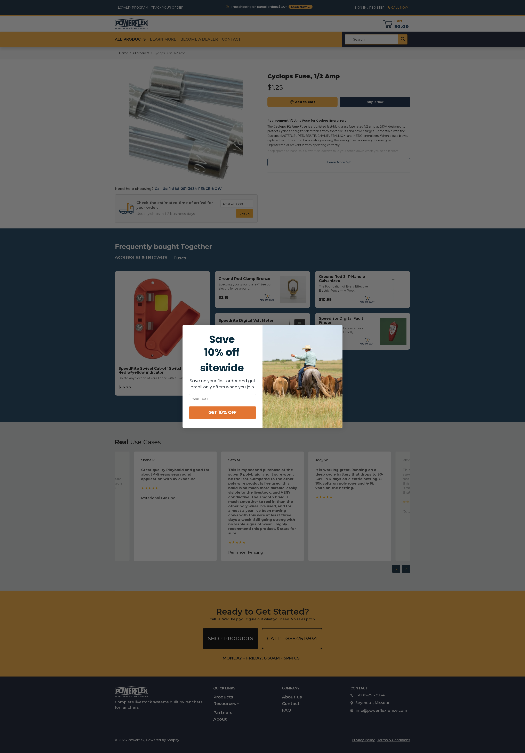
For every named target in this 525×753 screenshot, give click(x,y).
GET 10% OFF (222, 412)
